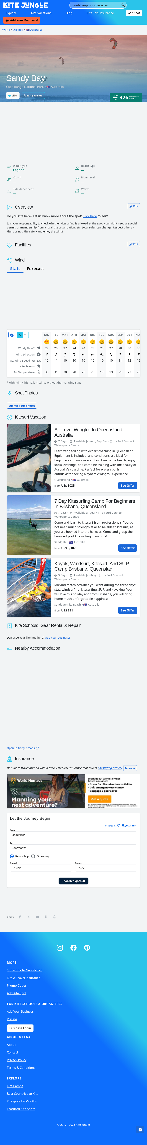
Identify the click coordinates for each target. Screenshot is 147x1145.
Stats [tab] (15, 268)
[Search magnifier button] (123, 5)
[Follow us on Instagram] (60, 947)
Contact (12, 1052)
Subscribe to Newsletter (24, 970)
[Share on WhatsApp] (54, 916)
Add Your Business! (24, 20)
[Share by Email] (37, 916)
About (11, 1045)
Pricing (12, 1019)
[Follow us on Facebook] (74, 947)
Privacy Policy (16, 1060)
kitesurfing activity (110, 768)
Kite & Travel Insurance (23, 978)
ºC (20, 335)
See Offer (128, 485)
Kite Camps (15, 1086)
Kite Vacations (41, 13)
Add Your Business (20, 1011)
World (6, 30)
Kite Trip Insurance (100, 13)
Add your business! (57, 637)
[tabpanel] (73, 357)
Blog (69, 13)
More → (130, 768)
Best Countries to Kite (22, 1094)
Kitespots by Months (22, 1101)
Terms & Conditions (21, 1068)
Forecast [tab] (35, 268)
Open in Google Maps (21, 748)
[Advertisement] (73, 130)
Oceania (18, 30)
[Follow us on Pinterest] (87, 947)
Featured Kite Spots (21, 1109)
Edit (135, 206)
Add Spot (134, 13)
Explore (11, 13)
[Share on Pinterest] (46, 916)
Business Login (20, 1028)
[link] (140, 1129)
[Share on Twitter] (28, 916)
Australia (35, 30)
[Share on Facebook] (20, 916)
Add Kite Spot (16, 993)
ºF (25, 335)
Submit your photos (22, 405)
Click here (90, 216)
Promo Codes (17, 985)
